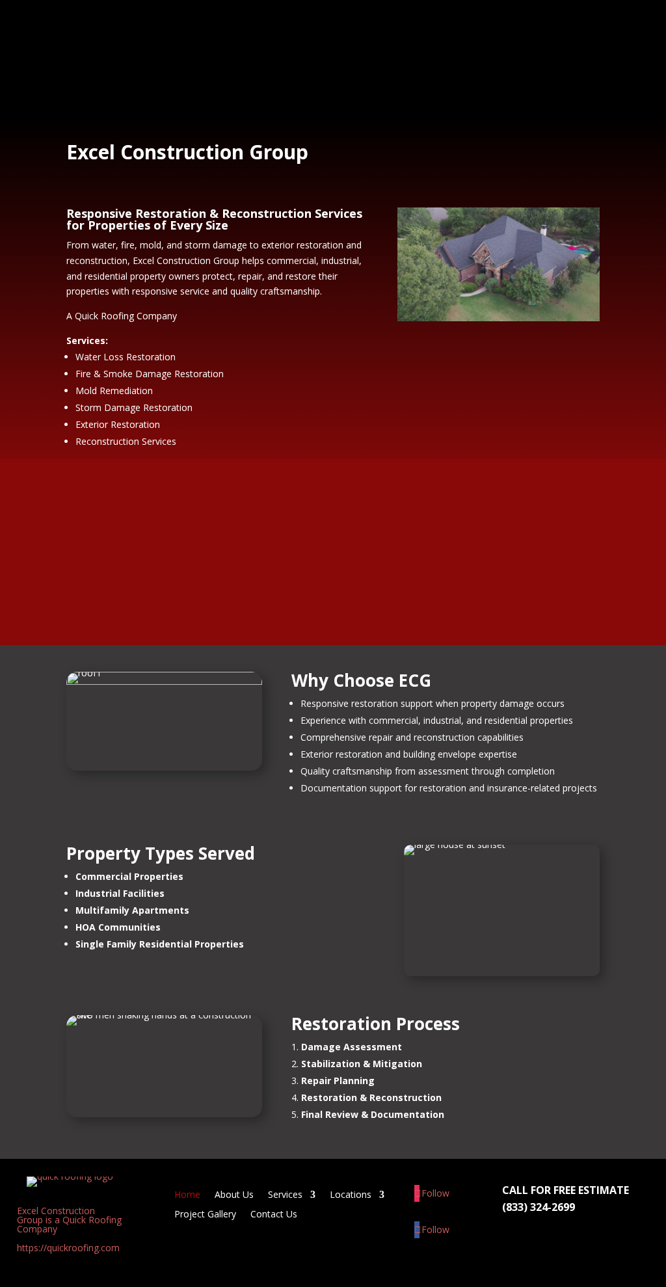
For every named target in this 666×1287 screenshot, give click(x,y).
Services (346, 32)
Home (238, 32)
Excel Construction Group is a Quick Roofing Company (69, 1219)
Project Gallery (505, 32)
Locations (418, 32)
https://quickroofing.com (68, 1247)
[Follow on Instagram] (417, 1193)
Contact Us (251, 85)
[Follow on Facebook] (417, 1229)
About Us (289, 32)
